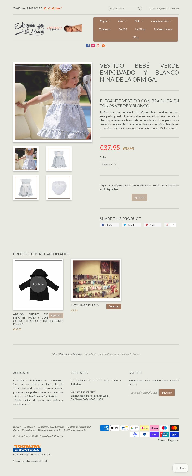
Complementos (160, 21)
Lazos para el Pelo (85, 305)
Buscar (16, 426)
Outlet (123, 30)
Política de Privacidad (78, 426)
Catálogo (140, 30)
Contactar (28, 426)
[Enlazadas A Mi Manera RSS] (103, 46)
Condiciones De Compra (50, 426)
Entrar (161, 440)
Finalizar (174, 8)
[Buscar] (139, 8)
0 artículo (158, 8)
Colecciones (65, 354)
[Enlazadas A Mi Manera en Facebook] (88, 46)
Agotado (56, 315)
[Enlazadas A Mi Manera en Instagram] (93, 46)
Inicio (54, 354)
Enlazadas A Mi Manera (51, 436)
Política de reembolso (75, 430)
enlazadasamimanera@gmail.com (90, 395)
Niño (138, 21)
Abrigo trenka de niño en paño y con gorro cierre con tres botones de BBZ (38, 319)
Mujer (104, 21)
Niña (121, 21)
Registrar (173, 440)
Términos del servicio (49, 430)
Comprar (114, 306)
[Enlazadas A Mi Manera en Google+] (98, 46)
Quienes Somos (163, 30)
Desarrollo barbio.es (24, 430)
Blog (135, 38)
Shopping (77, 354)
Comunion (105, 30)
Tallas (103, 157)
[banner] (47, 28)
